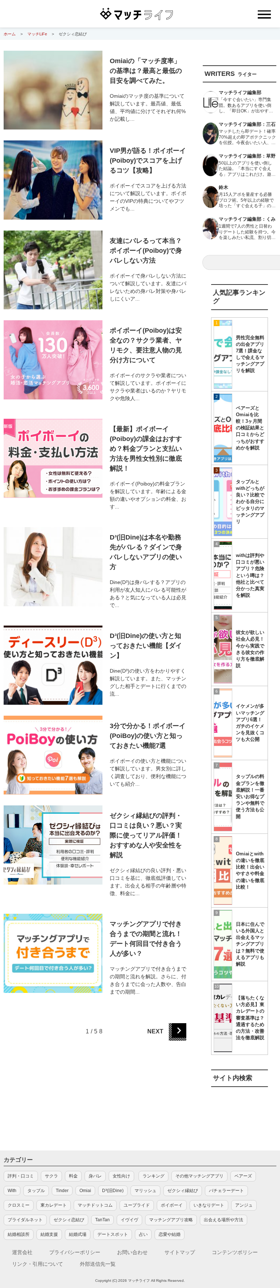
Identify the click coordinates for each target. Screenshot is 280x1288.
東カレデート (53, 1205)
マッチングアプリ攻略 (171, 1219)
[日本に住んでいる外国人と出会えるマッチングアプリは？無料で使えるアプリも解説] (223, 944)
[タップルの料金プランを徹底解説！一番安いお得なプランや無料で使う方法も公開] (223, 796)
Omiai (85, 1190)
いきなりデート (209, 1205)
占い (143, 1234)
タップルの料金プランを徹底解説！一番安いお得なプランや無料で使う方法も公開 (250, 796)
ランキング (153, 1176)
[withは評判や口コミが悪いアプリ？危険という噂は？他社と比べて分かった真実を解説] (223, 575)
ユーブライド (137, 1205)
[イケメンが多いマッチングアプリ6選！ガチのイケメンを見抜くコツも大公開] (223, 722)
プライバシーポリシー (74, 1252)
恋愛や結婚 (169, 1234)
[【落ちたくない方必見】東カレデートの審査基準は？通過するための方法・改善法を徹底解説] (223, 1017)
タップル (36, 1190)
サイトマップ (179, 1252)
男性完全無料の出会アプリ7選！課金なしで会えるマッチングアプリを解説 (250, 354)
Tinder (62, 1190)
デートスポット (112, 1234)
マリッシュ (145, 1190)
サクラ (51, 1176)
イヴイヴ (129, 1219)
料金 (73, 1176)
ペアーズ (243, 1176)
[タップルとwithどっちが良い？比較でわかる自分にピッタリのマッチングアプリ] (223, 501)
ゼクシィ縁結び (182, 1190)
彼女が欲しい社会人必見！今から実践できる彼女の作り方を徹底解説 (250, 649)
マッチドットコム (95, 1205)
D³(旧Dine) (113, 1190)
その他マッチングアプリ (199, 1176)
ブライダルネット (25, 1219)
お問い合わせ (132, 1252)
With (12, 1190)
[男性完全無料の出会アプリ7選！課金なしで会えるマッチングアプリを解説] (223, 354)
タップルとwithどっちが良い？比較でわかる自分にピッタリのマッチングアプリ (250, 501)
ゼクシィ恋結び (69, 1219)
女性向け (121, 1176)
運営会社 (22, 1252)
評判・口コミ (21, 1176)
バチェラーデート (226, 1190)
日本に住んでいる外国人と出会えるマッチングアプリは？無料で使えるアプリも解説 (250, 944)
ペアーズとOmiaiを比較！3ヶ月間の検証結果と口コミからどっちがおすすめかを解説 (250, 427)
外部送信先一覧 (98, 1264)
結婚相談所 (19, 1234)
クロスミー (19, 1205)
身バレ (95, 1176)
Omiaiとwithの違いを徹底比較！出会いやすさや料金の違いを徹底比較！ (250, 870)
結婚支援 (49, 1234)
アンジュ (244, 1205)
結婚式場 (77, 1234)
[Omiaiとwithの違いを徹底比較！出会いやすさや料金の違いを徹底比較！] (223, 870)
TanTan (102, 1219)
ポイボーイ (172, 1205)
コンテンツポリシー (235, 1252)
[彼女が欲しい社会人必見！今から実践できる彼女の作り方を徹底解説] (223, 649)
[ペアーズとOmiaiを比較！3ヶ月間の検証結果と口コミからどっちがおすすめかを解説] (223, 428)
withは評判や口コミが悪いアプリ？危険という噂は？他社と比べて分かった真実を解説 (250, 575)
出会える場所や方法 (223, 1219)
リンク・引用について (37, 1264)
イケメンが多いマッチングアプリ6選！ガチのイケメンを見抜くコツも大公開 (250, 722)
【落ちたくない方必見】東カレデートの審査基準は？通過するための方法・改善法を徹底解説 (250, 1017)
